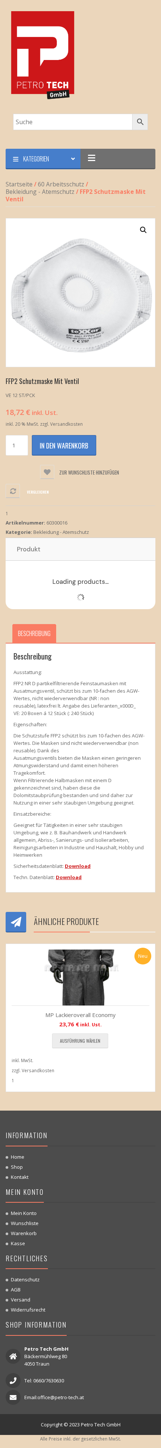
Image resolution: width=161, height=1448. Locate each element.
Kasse (18, 1243)
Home (17, 1156)
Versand (20, 1299)
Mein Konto (24, 1213)
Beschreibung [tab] (34, 633)
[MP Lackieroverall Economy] (80, 977)
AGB (16, 1289)
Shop (17, 1167)
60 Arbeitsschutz (61, 184)
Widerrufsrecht (28, 1309)
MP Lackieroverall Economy (80, 1015)
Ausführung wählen (80, 1041)
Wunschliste (25, 1223)
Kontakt (19, 1177)
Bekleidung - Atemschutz (40, 191)
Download (78, 866)
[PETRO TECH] (43, 56)
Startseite (19, 184)
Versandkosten (66, 424)
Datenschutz (25, 1279)
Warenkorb (24, 1233)
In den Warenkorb (64, 445)
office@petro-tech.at (60, 1397)
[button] (143, 230)
